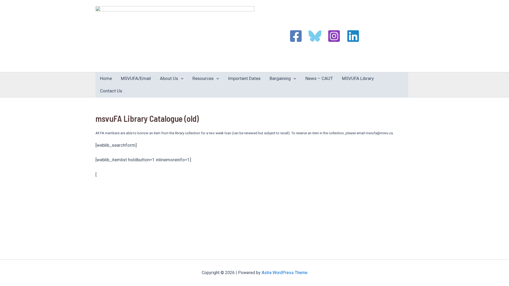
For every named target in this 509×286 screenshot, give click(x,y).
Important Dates (244, 78)
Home (106, 78)
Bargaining (280, 78)
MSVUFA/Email (136, 78)
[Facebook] (295, 36)
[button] (180, 78)
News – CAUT (319, 78)
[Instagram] (334, 36)
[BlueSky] (314, 36)
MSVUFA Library (358, 78)
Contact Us (111, 90)
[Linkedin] (353, 36)
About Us (169, 78)
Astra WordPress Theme (285, 272)
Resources (203, 78)
